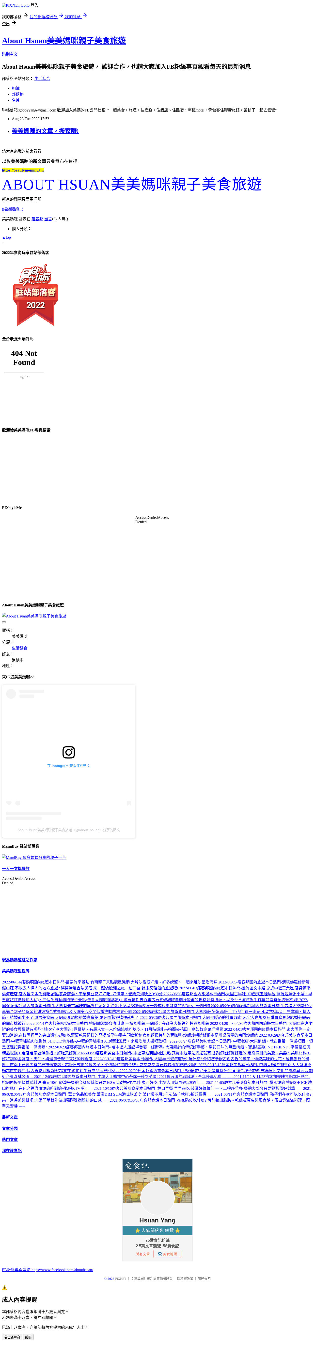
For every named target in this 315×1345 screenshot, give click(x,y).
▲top (6, 237)
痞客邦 (37, 219)
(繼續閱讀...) (12, 209)
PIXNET (120, 1279)
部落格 (18, 94)
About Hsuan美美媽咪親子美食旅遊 (64, 40)
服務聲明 (204, 1279)
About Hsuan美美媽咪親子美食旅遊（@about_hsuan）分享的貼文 (68, 830)
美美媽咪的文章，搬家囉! (45, 131)
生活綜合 (42, 79)
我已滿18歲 (12, 1337)
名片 (16, 100)
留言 (48, 219)
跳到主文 (10, 54)
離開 (28, 1337)
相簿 (16, 88)
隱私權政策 (185, 1279)
